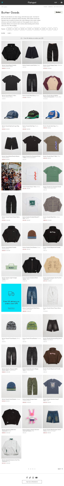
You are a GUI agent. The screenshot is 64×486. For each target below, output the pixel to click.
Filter (3, 33)
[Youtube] (36, 477)
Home (45, 6)
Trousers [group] (37, 28)
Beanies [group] (22, 28)
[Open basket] (61, 2)
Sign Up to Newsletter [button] (32, 481)
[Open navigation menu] (2, 2)
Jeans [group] (16, 28)
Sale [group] (55, 28)
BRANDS (50, 6)
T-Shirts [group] (29, 28)
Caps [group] (50, 28)
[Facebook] (27, 477)
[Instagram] (33, 477)
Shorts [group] (43, 28)
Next (59, 469)
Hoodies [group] (9, 28)
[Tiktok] (30, 477)
